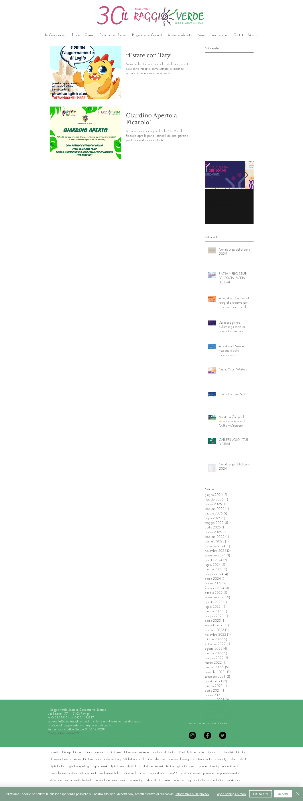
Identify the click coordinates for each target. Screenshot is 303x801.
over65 (172, 773)
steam (123, 780)
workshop (233, 780)
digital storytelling (78, 766)
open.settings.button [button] (231, 794)
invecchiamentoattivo (63, 773)
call (141, 759)
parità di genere (190, 773)
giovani (202, 766)
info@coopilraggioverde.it (64, 725)
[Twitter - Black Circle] (222, 735)
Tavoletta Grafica (235, 752)
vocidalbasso (202, 780)
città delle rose (156, 759)
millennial (130, 773)
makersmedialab (110, 773)
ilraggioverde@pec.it (97, 725)
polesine (208, 773)
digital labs (57, 766)
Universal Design (60, 759)
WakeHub (130, 759)
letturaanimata (88, 773)
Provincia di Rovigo (164, 752)
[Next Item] (246, 175)
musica (143, 773)
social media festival (78, 780)
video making (182, 780)
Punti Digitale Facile (191, 752)
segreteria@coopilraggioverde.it (69, 721)
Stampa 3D (214, 752)
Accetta (283, 794)
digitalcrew (117, 766)
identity (214, 766)
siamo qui (56, 780)
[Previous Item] (212, 175)
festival (170, 766)
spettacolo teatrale (105, 780)
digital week (99, 766)
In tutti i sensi (114, 752)
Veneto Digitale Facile (87, 759)
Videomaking (112, 759)
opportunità (157, 773)
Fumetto (54, 752)
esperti (159, 766)
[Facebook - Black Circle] (207, 735)
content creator (202, 759)
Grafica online (94, 752)
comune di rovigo (179, 759)
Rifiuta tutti (260, 794)
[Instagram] (192, 735)
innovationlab (230, 766)
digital (244, 759)
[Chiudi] (297, 793)
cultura (233, 759)
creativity (220, 759)
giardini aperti (186, 766)
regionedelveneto (227, 773)
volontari (218, 780)
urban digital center (158, 780)
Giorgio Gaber (72, 752)
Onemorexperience (136, 752)
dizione (148, 766)
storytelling (136, 780)
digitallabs (133, 766)
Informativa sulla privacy (192, 794)
